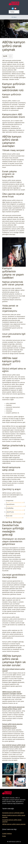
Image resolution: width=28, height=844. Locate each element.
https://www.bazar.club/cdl (14, 517)
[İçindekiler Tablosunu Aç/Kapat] (9, 56)
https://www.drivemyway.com (15, 510)
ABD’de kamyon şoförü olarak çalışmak (13, 824)
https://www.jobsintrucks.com (15, 514)
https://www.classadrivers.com (15, 506)
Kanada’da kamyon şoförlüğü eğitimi (13, 813)
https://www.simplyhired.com (15, 502)
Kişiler (4, 836)
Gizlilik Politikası (7, 833)
